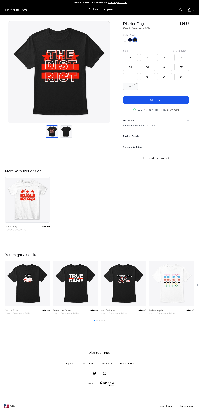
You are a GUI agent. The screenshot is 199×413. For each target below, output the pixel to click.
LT (130, 76)
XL (182, 57)
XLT (147, 76)
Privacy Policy (165, 406)
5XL (182, 67)
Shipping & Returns (133, 146)
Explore (93, 9)
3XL (147, 67)
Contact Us (106, 363)
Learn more (173, 109)
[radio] (130, 57)
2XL (130, 67)
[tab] (52, 131)
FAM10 (86, 2)
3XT (182, 76)
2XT (165, 76)
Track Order (87, 363)
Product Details (131, 136)
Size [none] (125, 51)
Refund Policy (127, 363)
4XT (130, 86)
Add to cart (156, 100)
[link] (27, 199)
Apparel (108, 9)
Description (129, 120)
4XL (165, 67)
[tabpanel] (59, 72)
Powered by (91, 383)
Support (69, 363)
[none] (179, 50)
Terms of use (186, 406)
